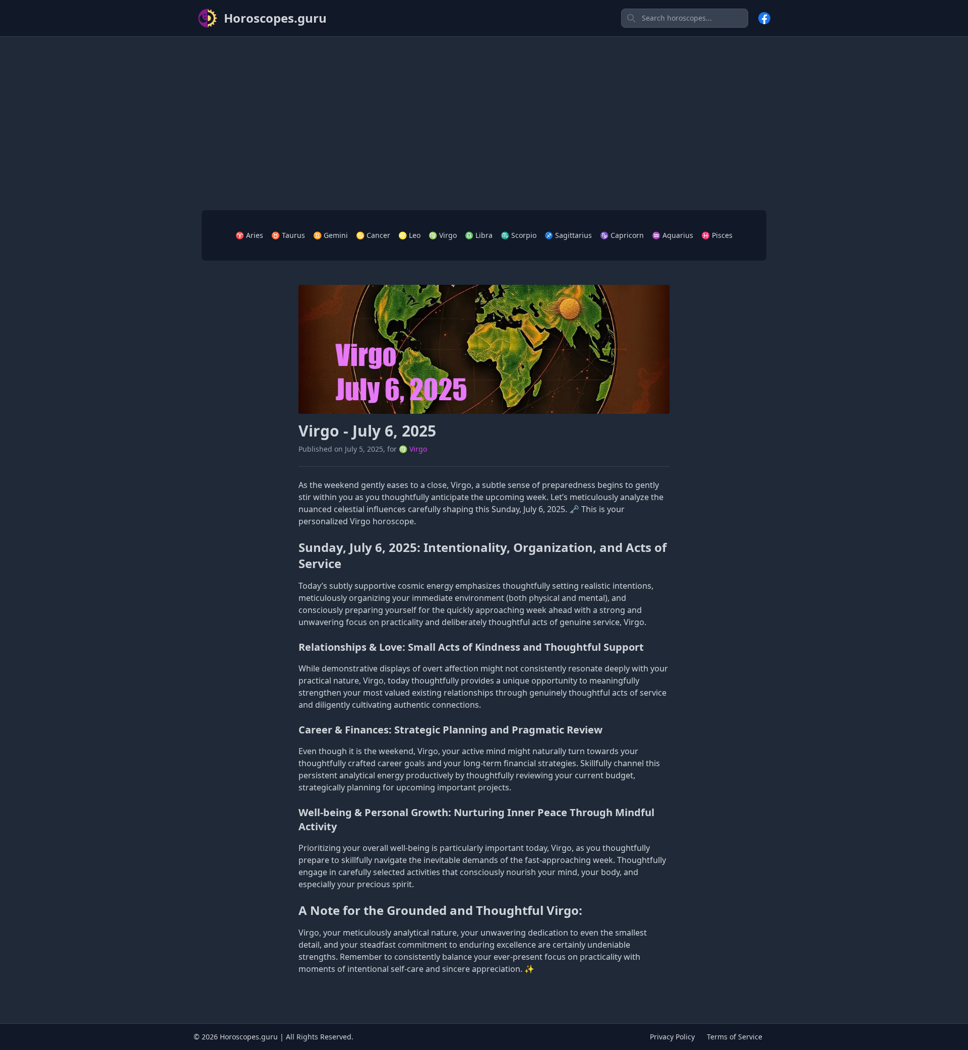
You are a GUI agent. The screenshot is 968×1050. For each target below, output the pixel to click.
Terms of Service (734, 1036)
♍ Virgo (443, 235)
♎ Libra (479, 235)
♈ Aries (249, 235)
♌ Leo (409, 235)
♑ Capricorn (622, 235)
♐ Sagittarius (568, 235)
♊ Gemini (330, 235)
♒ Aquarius (672, 235)
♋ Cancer (373, 235)
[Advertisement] (484, 115)
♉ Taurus (288, 235)
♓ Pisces (717, 235)
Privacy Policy (672, 1036)
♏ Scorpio (518, 235)
